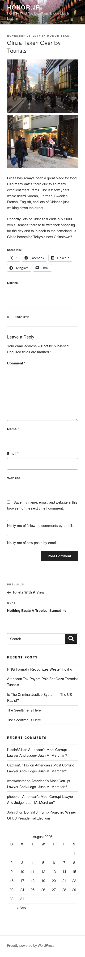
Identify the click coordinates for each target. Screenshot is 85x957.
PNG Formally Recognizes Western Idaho (39, 669)
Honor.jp (23, 7)
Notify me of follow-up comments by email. (40, 525)
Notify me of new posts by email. (32, 542)
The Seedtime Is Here (24, 709)
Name (13, 429)
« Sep (21, 907)
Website (13, 478)
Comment (16, 363)
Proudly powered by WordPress (30, 945)
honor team (58, 35)
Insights (22, 317)
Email (13, 453)
